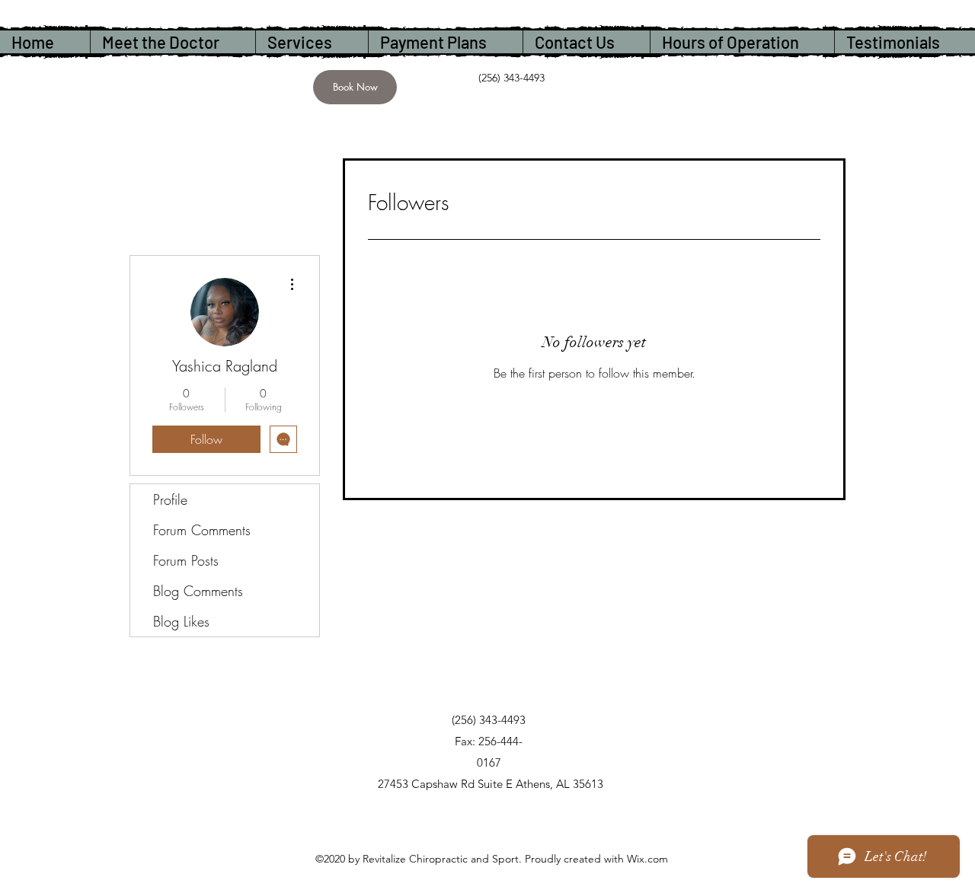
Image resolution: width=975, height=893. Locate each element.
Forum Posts (186, 560)
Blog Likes (181, 621)
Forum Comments (202, 530)
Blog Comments (198, 591)
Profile (170, 499)
